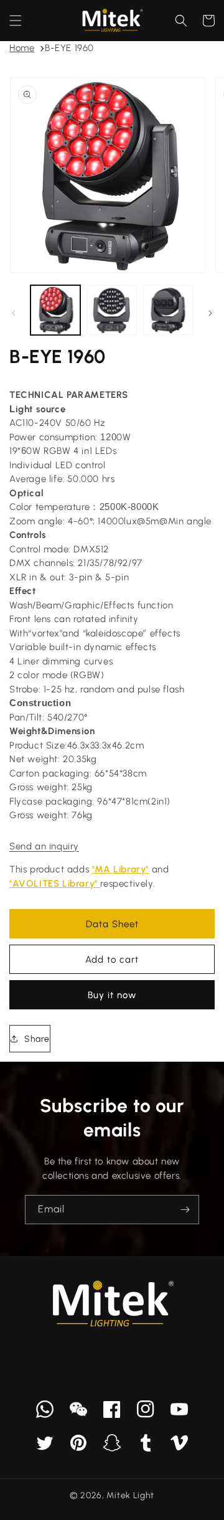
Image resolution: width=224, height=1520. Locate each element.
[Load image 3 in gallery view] (168, 310)
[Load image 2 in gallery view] (111, 310)
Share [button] (37, 1039)
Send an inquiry (44, 846)
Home (21, 48)
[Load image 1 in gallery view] (55, 310)
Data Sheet (112, 924)
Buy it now (112, 995)
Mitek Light (130, 1495)
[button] (15, 20)
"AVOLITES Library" (54, 883)
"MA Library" (120, 869)
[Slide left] (13, 313)
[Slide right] (210, 313)
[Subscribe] (184, 1209)
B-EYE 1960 (69, 48)
